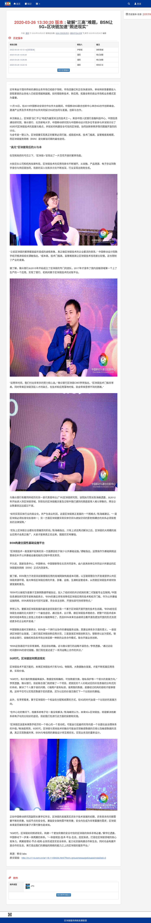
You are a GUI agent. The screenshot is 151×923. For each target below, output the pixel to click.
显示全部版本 (63, 70)
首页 (18, 3)
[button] (38, 3)
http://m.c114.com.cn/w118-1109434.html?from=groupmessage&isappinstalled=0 (64, 857)
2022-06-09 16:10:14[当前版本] (22, 49)
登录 (138, 3)
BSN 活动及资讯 (62, 33)
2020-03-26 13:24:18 (18, 65)
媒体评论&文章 (76, 33)
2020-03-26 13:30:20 (18, 54)
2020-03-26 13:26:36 (18, 59)
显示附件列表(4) (63, 895)
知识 (29, 3)
